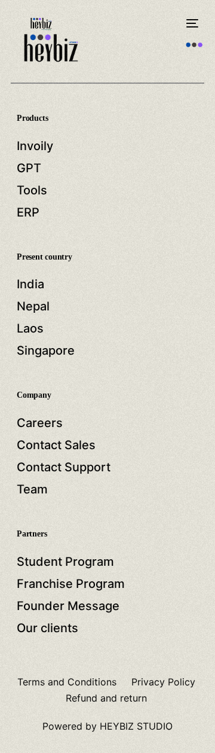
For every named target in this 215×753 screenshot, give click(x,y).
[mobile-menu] (191, 23)
